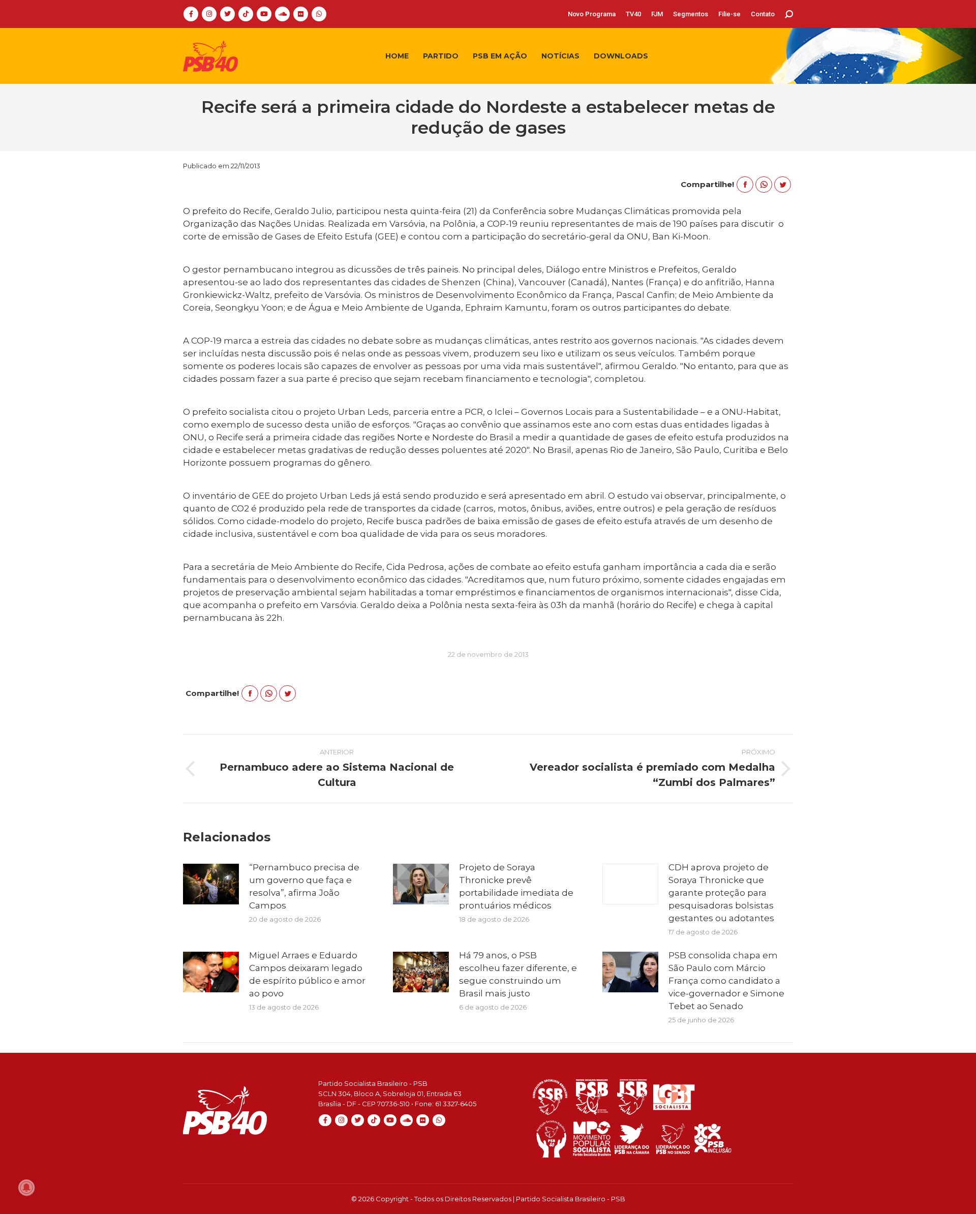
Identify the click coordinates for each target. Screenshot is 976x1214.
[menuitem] (592, 14)
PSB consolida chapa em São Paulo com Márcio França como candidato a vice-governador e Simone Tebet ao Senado (726, 980)
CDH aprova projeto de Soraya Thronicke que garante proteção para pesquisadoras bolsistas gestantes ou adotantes (721, 892)
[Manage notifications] (26, 1187)
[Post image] (211, 884)
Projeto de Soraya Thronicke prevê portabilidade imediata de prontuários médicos (516, 886)
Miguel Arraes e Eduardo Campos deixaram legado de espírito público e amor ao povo (307, 974)
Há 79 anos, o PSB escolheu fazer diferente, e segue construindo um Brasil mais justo (518, 974)
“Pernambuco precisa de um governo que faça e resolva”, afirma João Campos (304, 886)
